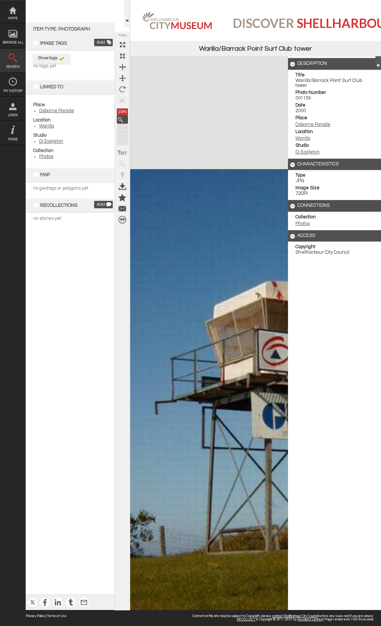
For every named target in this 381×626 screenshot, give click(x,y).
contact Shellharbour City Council (294, 616)
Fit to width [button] (122, 67)
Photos (46, 156)
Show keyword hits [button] (122, 164)
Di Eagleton (51, 141)
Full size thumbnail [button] (122, 44)
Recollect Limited (310, 619)
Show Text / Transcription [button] (122, 152)
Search (13, 67)
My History (13, 91)
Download (122, 186)
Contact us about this (122, 208)
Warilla (46, 126)
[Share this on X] (32, 597)
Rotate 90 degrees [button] (122, 89)
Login (13, 115)
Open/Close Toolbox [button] (127, 13)
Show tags (47, 58)
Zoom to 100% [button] (122, 100)
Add (101, 42)
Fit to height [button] (122, 78)
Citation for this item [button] (122, 219)
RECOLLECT (246, 619)
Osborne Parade (56, 110)
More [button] (13, 139)
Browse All (13, 42)
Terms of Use (57, 616)
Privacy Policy (35, 616)
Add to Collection (122, 197)
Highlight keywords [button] (122, 175)
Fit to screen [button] (122, 55)
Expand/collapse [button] (378, 62)
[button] (122, 119)
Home (13, 18)
